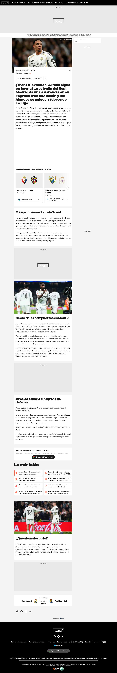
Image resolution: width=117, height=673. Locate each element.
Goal (20, 658)
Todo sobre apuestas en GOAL (82, 40)
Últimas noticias (38, 2)
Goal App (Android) (63, 642)
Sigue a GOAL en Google (44, 457)
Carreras (51, 642)
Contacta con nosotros (19, 642)
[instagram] (58, 637)
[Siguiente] (68, 188)
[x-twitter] (62, 637)
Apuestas (97, 642)
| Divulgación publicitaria (74, 35)
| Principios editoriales (85, 35)
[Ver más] (67, 199)
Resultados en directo (21, 2)
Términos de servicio (36, 642)
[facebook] (54, 637)
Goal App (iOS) (77, 642)
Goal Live (88, 642)
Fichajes (49, 2)
